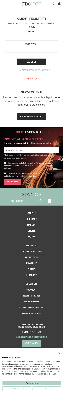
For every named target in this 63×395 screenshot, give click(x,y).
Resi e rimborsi (31, 296)
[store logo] (31, 4)
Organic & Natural (31, 251)
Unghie (31, 231)
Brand (31, 269)
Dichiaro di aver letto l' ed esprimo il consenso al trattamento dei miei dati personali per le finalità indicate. (28, 165)
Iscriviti (12, 181)
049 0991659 (31, 332)
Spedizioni (31, 284)
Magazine (31, 263)
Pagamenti (31, 290)
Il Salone (31, 275)
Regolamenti (31, 301)
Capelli (31, 213)
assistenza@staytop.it (31, 337)
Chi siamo (31, 343)
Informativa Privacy (34, 163)
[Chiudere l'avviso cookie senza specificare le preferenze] (59, 353)
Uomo (31, 237)
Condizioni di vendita (31, 307)
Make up (31, 225)
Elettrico (31, 245)
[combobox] (53, 3)
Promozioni (31, 257)
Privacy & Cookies (31, 313)
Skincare (32, 219)
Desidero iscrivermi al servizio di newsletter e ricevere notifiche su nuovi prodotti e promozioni (28, 175)
